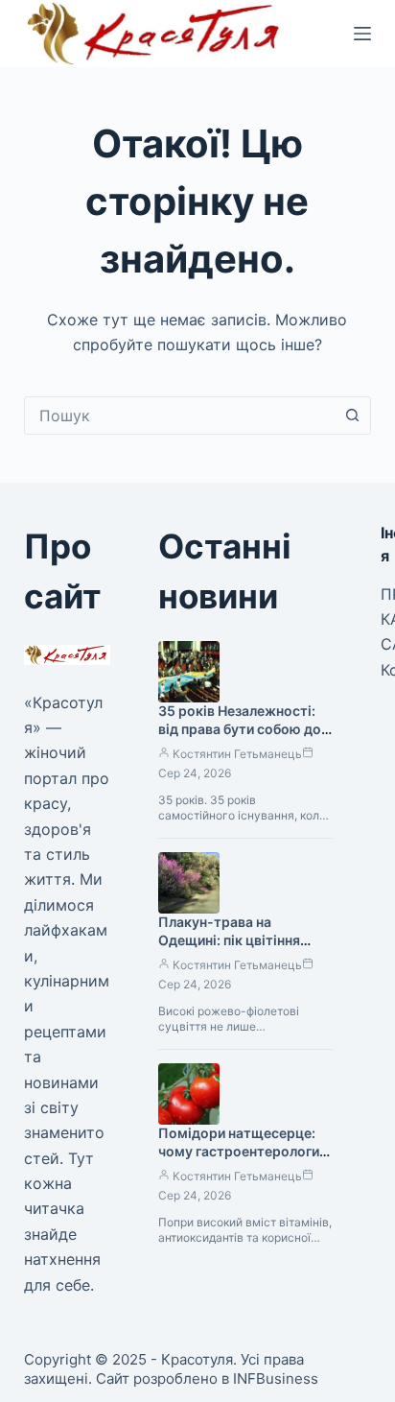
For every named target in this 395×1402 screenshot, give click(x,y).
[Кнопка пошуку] (352, 415)
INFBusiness (275, 1378)
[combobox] (180, 415)
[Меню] (362, 33)
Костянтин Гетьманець (237, 754)
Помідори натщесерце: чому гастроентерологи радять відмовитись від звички (238, 1160)
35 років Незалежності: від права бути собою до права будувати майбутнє (243, 728)
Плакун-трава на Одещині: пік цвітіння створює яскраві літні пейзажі (231, 949)
